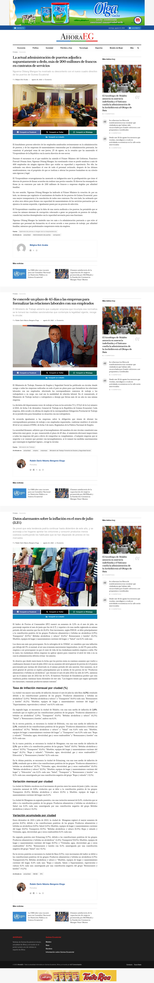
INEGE (35, 874)
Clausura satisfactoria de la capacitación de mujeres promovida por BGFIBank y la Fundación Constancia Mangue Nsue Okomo (81, 275)
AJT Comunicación (76, 964)
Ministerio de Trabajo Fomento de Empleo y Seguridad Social (70, 450)
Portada (15, 52)
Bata (47, 945)
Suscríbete (135, 28)
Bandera (49, 948)
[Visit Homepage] (77, 37)
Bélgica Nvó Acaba (21, 79)
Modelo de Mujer (116, 48)
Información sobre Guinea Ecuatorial (60, 952)
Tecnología (83, 48)
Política (35, 48)
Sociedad (49, 48)
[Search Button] (138, 48)
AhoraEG (20, 964)
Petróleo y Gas (66, 48)
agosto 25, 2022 (48, 320)
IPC (41, 874)
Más (132, 48)
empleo (35, 450)
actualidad (27, 235)
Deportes (98, 48)
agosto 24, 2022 (48, 543)
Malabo (48, 942)
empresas (44, 450)
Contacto (20, 28)
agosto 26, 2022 (37, 79)
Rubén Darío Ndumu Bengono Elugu (27, 320)
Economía (21, 48)
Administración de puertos (42, 235)
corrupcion (56, 235)
